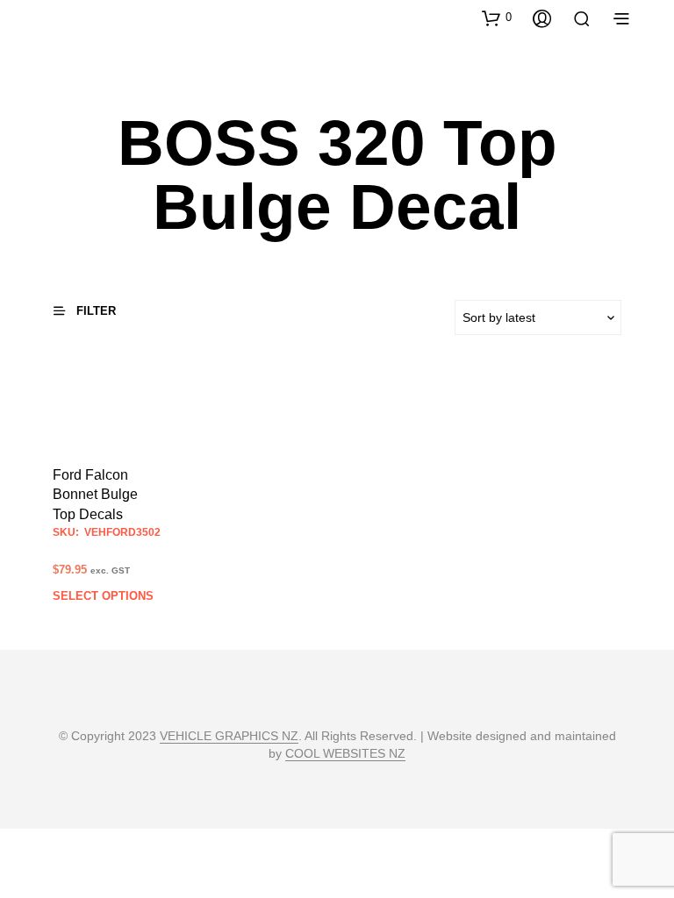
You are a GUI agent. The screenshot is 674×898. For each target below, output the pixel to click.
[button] (497, 17)
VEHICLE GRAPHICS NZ (229, 736)
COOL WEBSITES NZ (345, 753)
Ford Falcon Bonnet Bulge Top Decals (95, 494)
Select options (103, 595)
